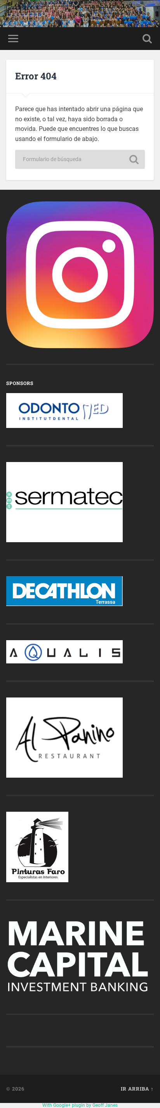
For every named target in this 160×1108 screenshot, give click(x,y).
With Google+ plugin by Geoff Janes (80, 1105)
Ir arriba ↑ (137, 1089)
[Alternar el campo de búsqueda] (147, 38)
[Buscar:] (80, 159)
